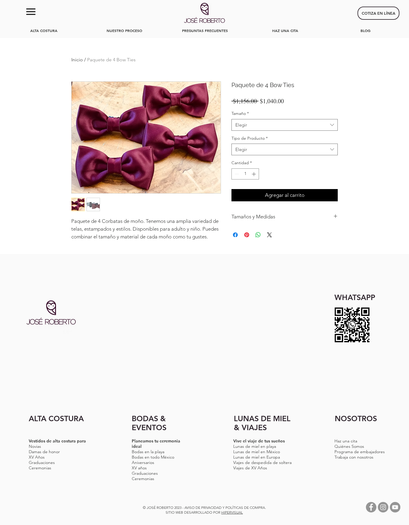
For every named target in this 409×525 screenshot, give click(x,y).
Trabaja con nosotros (353, 457)
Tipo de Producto (249, 138)
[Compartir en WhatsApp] (258, 234)
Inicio (77, 60)
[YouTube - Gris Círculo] (395, 507)
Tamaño (240, 113)
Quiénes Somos (349, 446)
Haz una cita (345, 441)
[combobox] (284, 125)
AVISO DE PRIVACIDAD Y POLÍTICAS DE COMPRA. (225, 507)
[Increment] (254, 174)
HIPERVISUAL (232, 512)
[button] (31, 11)
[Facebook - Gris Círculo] (371, 507)
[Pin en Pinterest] (246, 234)
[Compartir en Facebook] (235, 234)
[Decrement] (236, 174)
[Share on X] (269, 234)
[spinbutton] (245, 174)
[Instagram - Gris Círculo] (383, 507)
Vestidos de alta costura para (57, 441)
